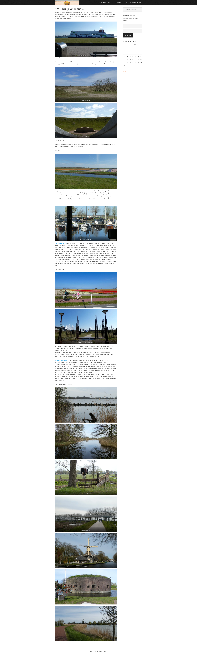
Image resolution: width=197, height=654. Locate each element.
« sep (124, 71)
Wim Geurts (67, 2)
